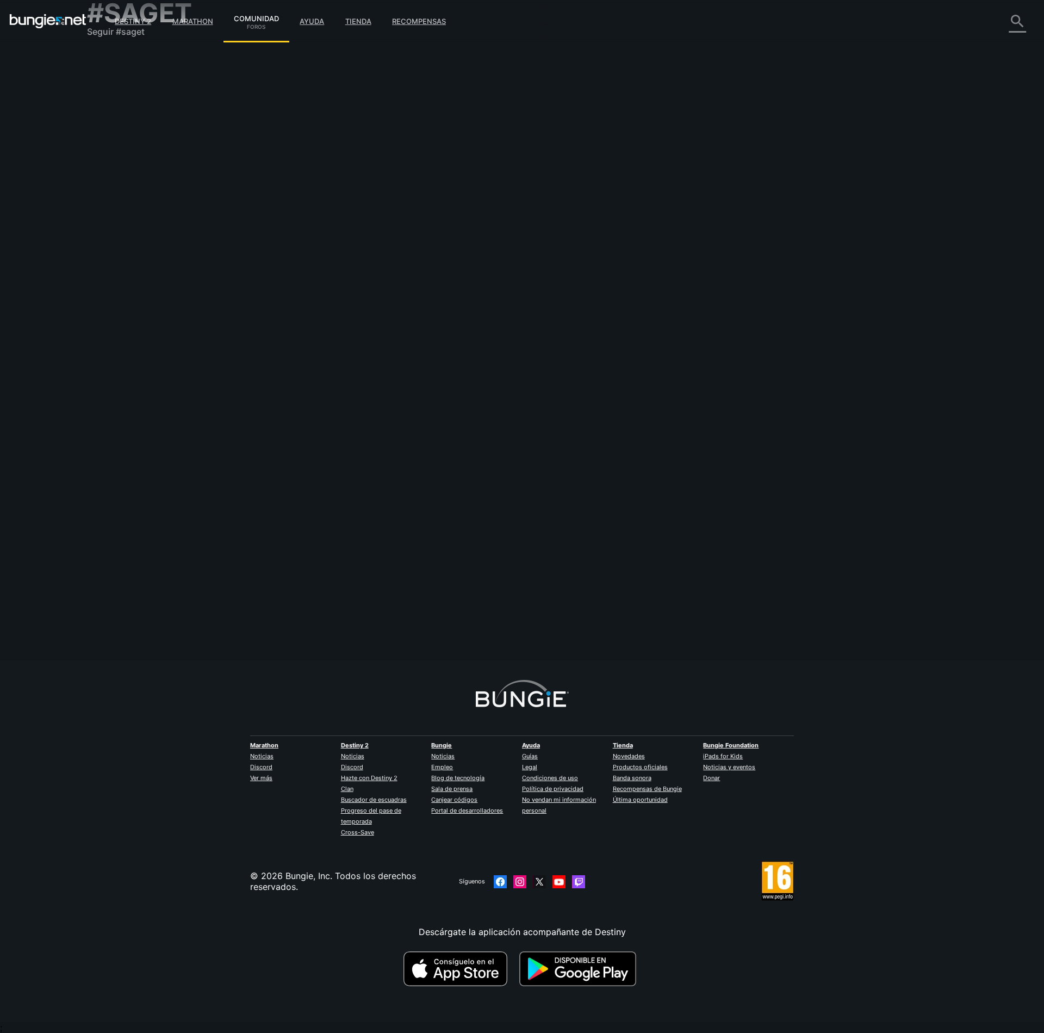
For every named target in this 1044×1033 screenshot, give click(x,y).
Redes (107, 146)
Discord (261, 767)
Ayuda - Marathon (132, 299)
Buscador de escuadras (374, 799)
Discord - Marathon (135, 310)
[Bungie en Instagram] (519, 881)
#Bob (435, 203)
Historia (111, 103)
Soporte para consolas (142, 233)
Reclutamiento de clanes (145, 266)
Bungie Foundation (731, 745)
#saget (459, 203)
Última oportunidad (640, 799)
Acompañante (123, 255)
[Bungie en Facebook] (500, 881)
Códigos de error (130, 136)
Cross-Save (357, 832)
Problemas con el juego (143, 168)
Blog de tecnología (457, 778)
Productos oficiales (640, 767)
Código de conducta (130, 324)
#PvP (392, 203)
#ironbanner (491, 203)
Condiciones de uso (550, 778)
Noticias (262, 756)
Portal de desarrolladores (467, 810)
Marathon (192, 21)
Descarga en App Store (460, 968)
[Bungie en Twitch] (578, 881)
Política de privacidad (552, 789)
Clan (347, 789)
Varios (107, 288)
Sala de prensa (452, 789)
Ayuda (312, 21)
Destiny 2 (133, 21)
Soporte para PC (129, 223)
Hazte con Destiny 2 (369, 778)
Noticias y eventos (729, 767)
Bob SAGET (332, 201)
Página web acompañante (148, 190)
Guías (530, 756)
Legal (529, 767)
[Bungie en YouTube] (559, 881)
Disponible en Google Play (580, 968)
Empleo (442, 767)
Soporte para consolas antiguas (160, 244)
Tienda (358, 21)
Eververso (115, 157)
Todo (105, 59)
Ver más (261, 778)
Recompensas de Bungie (647, 789)
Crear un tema (341, 143)
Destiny (48, 21)
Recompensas (419, 21)
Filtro (386, 143)
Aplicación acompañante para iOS (164, 201)
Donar (711, 778)
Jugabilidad (118, 114)
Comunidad (256, 17)
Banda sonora (632, 778)
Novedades (629, 756)
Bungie (441, 745)
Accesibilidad (122, 179)
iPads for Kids (723, 756)
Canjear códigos (454, 799)
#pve (413, 203)
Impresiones (119, 81)
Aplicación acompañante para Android (174, 212)
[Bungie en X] (539, 881)
